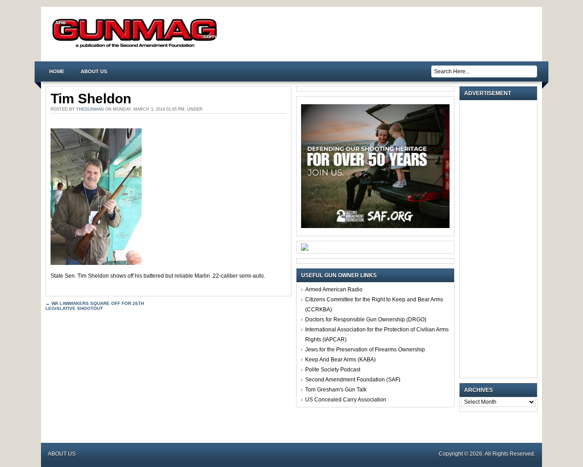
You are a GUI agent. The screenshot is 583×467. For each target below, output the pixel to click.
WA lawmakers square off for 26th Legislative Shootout (95, 306)
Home (56, 71)
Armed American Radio (334, 289)
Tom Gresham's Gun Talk (336, 389)
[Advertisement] (500, 239)
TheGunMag (90, 109)
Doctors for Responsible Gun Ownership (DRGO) (365, 319)
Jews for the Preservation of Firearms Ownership (365, 349)
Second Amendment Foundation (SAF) (352, 379)
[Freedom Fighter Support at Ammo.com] (304, 249)
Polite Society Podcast (332, 369)
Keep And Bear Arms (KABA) (340, 359)
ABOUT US (94, 71)
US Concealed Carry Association (345, 399)
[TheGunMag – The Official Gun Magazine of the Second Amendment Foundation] (137, 47)
